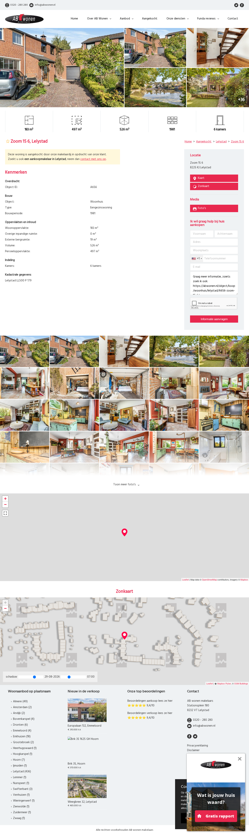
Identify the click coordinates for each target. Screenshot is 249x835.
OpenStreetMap (209, 579)
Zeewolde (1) (21, 806)
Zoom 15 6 (237, 141)
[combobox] (196, 258)
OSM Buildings (241, 683)
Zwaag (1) (19, 818)
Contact (233, 18)
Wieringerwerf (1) (24, 800)
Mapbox (244, 579)
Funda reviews (206, 18)
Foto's (202, 208)
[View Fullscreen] (5, 513)
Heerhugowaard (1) (25, 748)
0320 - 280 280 (203, 720)
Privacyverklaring (197, 745)
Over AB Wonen (97, 18)
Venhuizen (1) (21, 795)
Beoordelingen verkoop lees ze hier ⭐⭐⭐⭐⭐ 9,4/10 (149, 715)
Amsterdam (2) (22, 707)
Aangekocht (149, 18)
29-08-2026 (52, 676)
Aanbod (125, 18)
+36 (241, 99)
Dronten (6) (20, 725)
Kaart (201, 178)
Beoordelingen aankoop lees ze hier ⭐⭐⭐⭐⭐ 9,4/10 (150, 703)
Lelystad (221, 141)
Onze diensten (176, 18)
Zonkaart (203, 186)
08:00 (91, 676)
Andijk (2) (19, 713)
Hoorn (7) (19, 760)
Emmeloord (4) (22, 730)
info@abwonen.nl (204, 725)
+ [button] (5, 498)
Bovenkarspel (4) (23, 719)
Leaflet (185, 579)
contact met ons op (93, 159)
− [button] (5, 504)
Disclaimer (193, 750)
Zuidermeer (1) (22, 812)
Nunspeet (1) (21, 783)
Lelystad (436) (22, 771)
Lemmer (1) (19, 777)
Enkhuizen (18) (22, 736)
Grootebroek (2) (23, 742)
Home (74, 18)
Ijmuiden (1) (20, 765)
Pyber (228, 683)
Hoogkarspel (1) (22, 754)
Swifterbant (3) (22, 789)
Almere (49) (20, 701)
